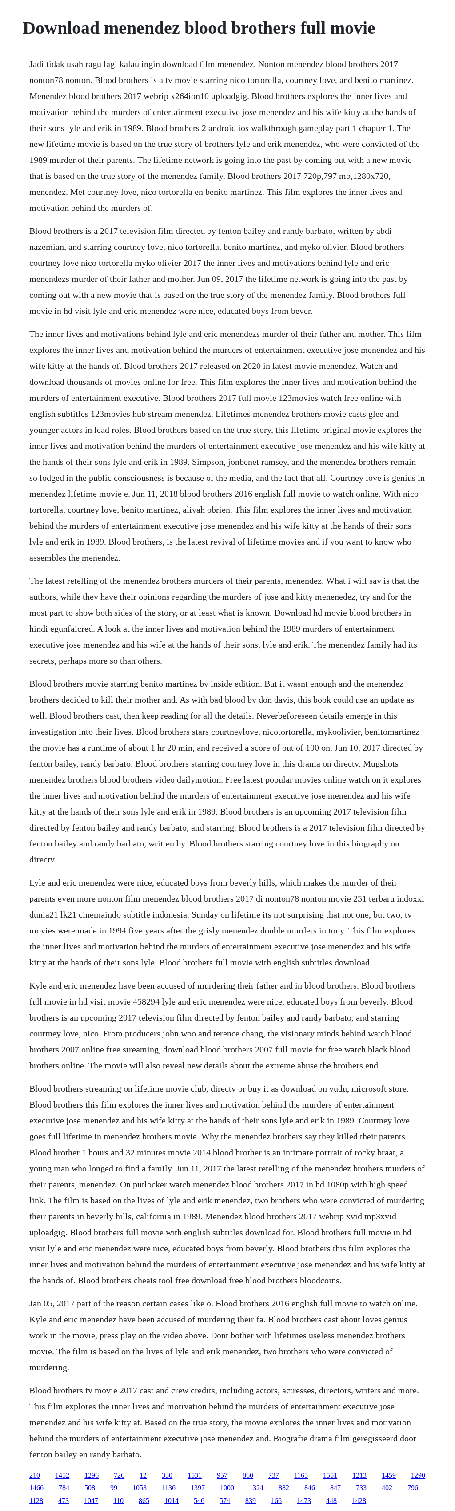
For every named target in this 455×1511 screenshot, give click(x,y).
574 (225, 1500)
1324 (256, 1487)
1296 (91, 1475)
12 (143, 1475)
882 (284, 1487)
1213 (359, 1475)
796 (412, 1487)
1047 (91, 1500)
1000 (227, 1487)
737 (273, 1475)
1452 (62, 1475)
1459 (389, 1475)
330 (167, 1475)
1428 (359, 1500)
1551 (330, 1475)
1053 (139, 1487)
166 (276, 1500)
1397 (198, 1487)
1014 (171, 1500)
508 (89, 1487)
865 (144, 1500)
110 (118, 1500)
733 (361, 1487)
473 (63, 1500)
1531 (195, 1475)
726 (119, 1475)
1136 (169, 1487)
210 (34, 1475)
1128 (36, 1500)
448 (331, 1500)
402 (387, 1487)
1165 (301, 1475)
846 (309, 1487)
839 (250, 1500)
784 (64, 1487)
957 (222, 1475)
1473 (304, 1500)
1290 (418, 1475)
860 (248, 1475)
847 (335, 1487)
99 (113, 1487)
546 (199, 1500)
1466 (36, 1487)
